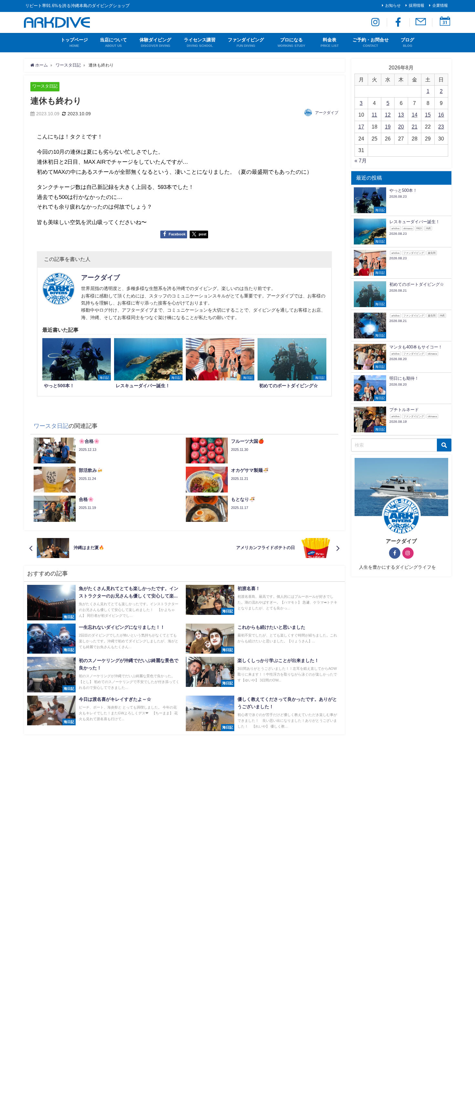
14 (414, 114)
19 (388, 126)
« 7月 (360, 160)
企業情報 (440, 5)
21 (414, 126)
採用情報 (416, 5)
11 (374, 114)
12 (388, 114)
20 (401, 126)
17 (361, 126)
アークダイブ (326, 113)
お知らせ (393, 5)
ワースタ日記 (45, 86)
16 (441, 114)
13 (401, 114)
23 (441, 126)
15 (428, 114)
